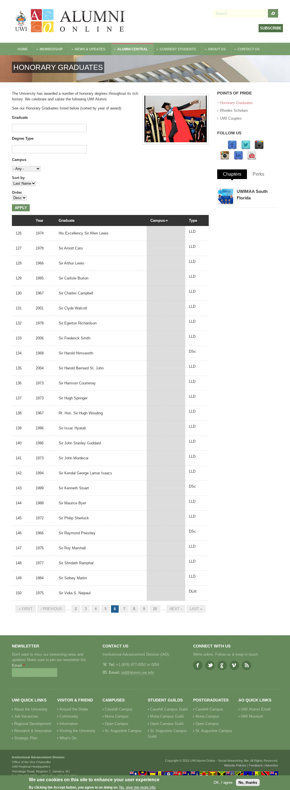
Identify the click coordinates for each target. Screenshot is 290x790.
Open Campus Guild (166, 724)
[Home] (70, 21)
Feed (246, 665)
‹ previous (51, 609)
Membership (48, 50)
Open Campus (116, 724)
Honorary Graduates (236, 103)
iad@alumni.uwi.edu (137, 672)
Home (23, 49)
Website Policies (235, 765)
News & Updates (87, 50)
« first (26, 609)
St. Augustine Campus (123, 731)
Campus (19, 160)
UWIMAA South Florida (252, 194)
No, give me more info (137, 787)
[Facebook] (232, 148)
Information (68, 724)
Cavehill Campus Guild (168, 709)
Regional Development (32, 724)
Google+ (222, 665)
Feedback (256, 765)
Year (39, 220)
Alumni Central (130, 50)
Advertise (271, 765)
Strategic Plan (25, 738)
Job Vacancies (26, 716)
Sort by (18, 178)
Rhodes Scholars (234, 110)
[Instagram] (224, 159)
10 (155, 609)
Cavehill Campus (119, 709)
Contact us (246, 50)
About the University (31, 709)
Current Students (175, 50)
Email (18, 665)
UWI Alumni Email (255, 709)
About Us (214, 50)
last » (196, 609)
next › (176, 609)
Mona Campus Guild (167, 716)
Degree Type (22, 138)
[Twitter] (245, 148)
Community (68, 716)
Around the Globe (73, 709)
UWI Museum (252, 716)
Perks (258, 174)
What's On (67, 738)
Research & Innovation (33, 731)
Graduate (20, 117)
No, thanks (247, 782)
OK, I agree (223, 782)
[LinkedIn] (238, 159)
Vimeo (234, 665)
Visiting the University (77, 731)
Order (17, 192)
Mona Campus (117, 716)
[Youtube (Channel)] (251, 159)
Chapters (232, 174)
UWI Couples (231, 118)
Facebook (197, 665)
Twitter (210, 665)
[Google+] (259, 148)
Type (193, 220)
